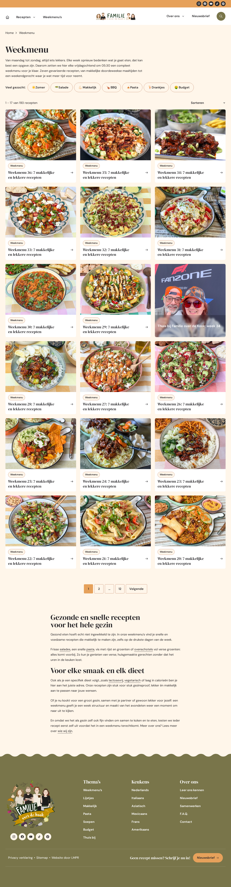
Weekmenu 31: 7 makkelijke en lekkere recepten (180, 252)
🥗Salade (61, 87)
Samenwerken (190, 806)
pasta (90, 649)
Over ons (173, 16)
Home (9, 33)
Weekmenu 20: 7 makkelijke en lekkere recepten (181, 561)
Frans (136, 822)
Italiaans (138, 798)
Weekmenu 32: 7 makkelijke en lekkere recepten (106, 252)
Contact (186, 822)
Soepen (89, 822)
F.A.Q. (184, 814)
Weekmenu (16, 165)
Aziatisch (138, 806)
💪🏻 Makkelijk (87, 87)
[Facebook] (205, 3)
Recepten (23, 17)
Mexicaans (139, 814)
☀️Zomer (38, 87)
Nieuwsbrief (201, 16)
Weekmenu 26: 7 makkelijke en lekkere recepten (181, 406)
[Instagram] (199, 3)
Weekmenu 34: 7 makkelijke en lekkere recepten (181, 175)
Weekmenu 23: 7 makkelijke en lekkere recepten (181, 484)
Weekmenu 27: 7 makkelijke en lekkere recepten (106, 406)
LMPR (75, 858)
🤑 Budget (182, 87)
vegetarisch (132, 680)
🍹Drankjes (156, 87)
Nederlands (140, 790)
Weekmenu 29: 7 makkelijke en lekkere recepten (106, 329)
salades (65, 649)
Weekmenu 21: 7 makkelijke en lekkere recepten (106, 561)
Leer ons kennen (192, 790)
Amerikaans (140, 830)
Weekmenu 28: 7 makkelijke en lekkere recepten (31, 406)
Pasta (87, 814)
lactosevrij (116, 680)
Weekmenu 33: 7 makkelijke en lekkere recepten (31, 252)
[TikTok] (217, 3)
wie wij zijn (65, 731)
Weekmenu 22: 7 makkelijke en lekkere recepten (31, 561)
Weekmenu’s (52, 17)
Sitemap (42, 858)
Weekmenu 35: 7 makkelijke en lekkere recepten (106, 175)
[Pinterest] (223, 3)
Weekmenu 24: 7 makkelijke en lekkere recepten (106, 484)
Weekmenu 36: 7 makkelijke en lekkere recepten (31, 175)
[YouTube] (211, 3)
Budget (88, 830)
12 (121, 590)
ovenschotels (143, 649)
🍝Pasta (132, 87)
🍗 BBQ (111, 87)
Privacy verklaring (20, 858)
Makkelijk (90, 806)
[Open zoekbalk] (221, 16)
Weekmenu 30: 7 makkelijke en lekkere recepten (31, 329)
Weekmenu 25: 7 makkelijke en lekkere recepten (31, 484)
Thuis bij (89, 838)
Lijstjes (88, 798)
